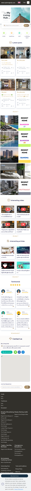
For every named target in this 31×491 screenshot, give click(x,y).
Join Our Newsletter (6, 384)
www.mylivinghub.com (8, 2)
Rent (2, 398)
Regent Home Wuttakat (6, 449)
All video (15, 236)
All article (15, 276)
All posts (15, 111)
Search (26, 25)
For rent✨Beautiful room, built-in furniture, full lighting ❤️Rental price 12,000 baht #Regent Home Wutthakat (8, 63)
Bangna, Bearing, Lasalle (21, 412)
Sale (2, 396)
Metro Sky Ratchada (6, 462)
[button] (28, 14)
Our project (4, 407)
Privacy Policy (18, 468)
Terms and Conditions (21, 466)
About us (17, 471)
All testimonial (15, 333)
